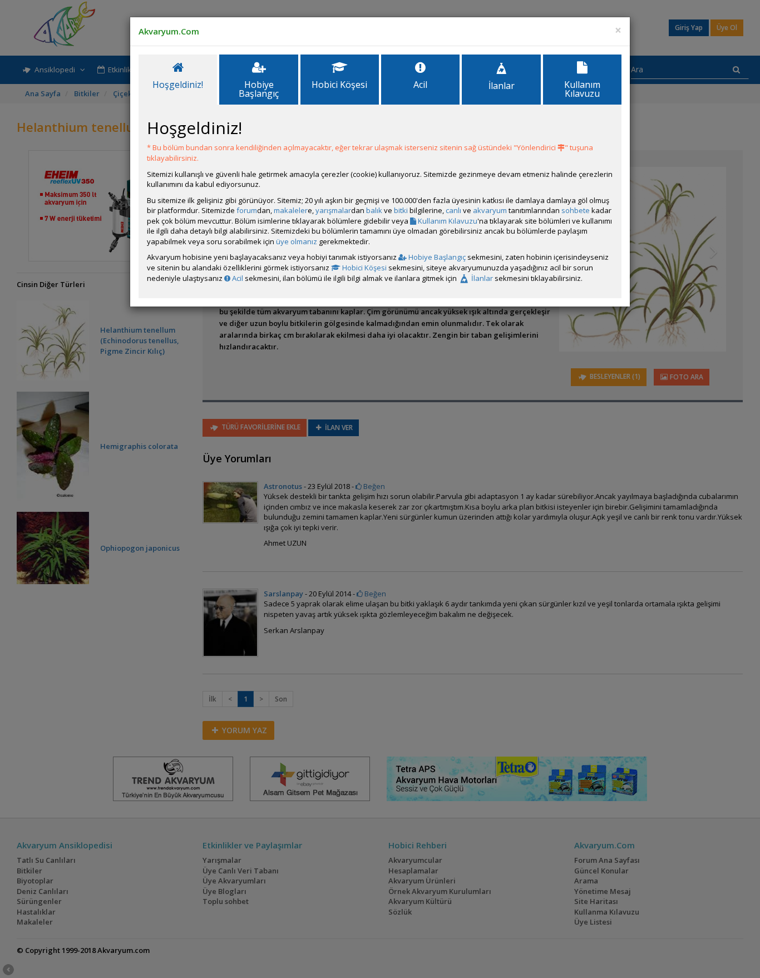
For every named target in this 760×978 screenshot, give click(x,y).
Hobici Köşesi (363, 268)
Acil (236, 278)
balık (374, 210)
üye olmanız (296, 241)
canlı (453, 210)
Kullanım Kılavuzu (446, 221)
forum (246, 210)
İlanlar (481, 278)
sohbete (575, 210)
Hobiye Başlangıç (436, 257)
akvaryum (490, 210)
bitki (401, 210)
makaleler (291, 210)
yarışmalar (333, 210)
